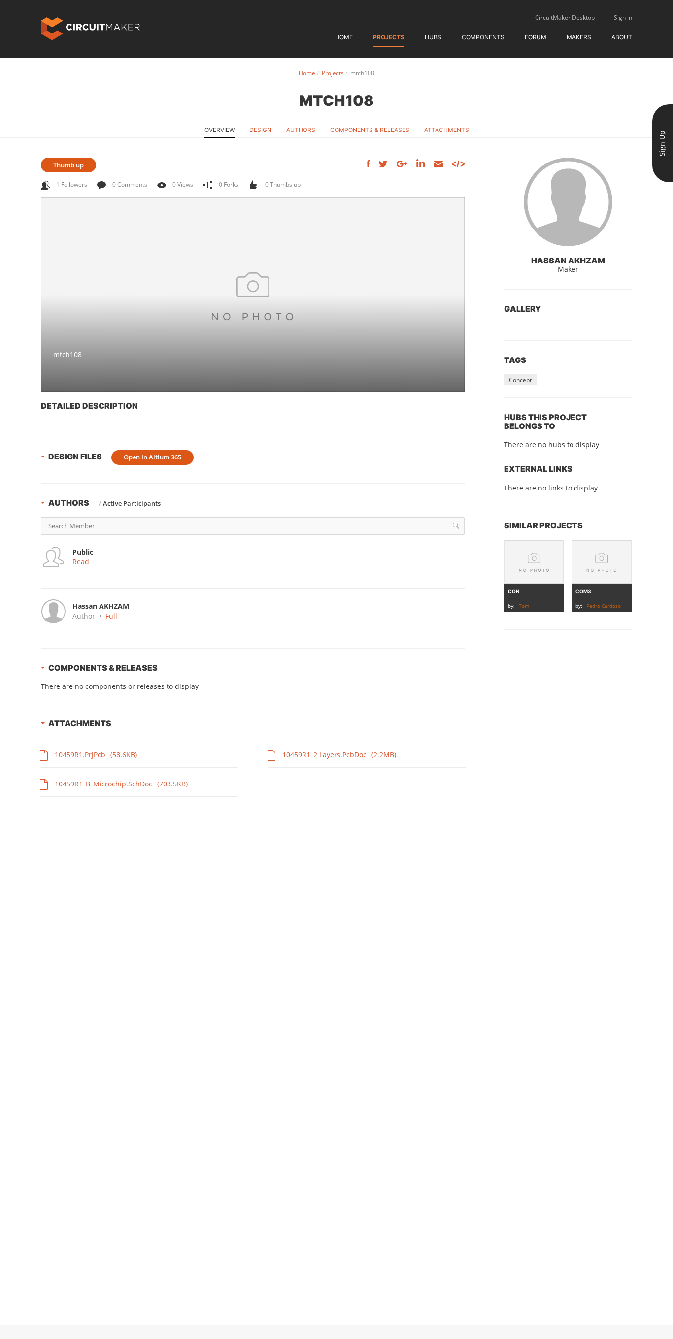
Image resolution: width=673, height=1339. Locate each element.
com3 (583, 591)
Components (483, 37)
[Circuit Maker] (90, 28)
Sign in (623, 17)
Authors (300, 130)
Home (344, 37)
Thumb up (68, 165)
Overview (219, 130)
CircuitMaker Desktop (565, 17)
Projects (388, 37)
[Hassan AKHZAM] (568, 202)
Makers (579, 37)
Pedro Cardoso (603, 605)
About (621, 37)
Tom (524, 605)
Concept (520, 380)
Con (513, 591)
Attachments (446, 130)
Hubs (433, 37)
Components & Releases (369, 130)
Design (260, 130)
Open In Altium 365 (152, 457)
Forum (535, 37)
